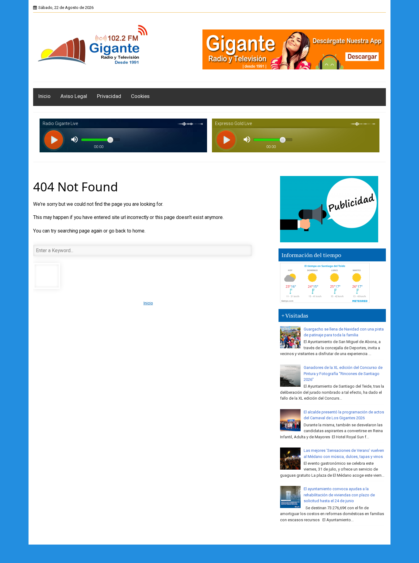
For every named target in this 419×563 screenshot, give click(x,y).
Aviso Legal (73, 96)
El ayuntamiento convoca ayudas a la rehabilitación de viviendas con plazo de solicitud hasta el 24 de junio (339, 495)
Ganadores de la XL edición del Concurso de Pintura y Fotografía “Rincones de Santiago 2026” (343, 373)
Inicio (44, 96)
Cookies (140, 96)
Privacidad (109, 96)
